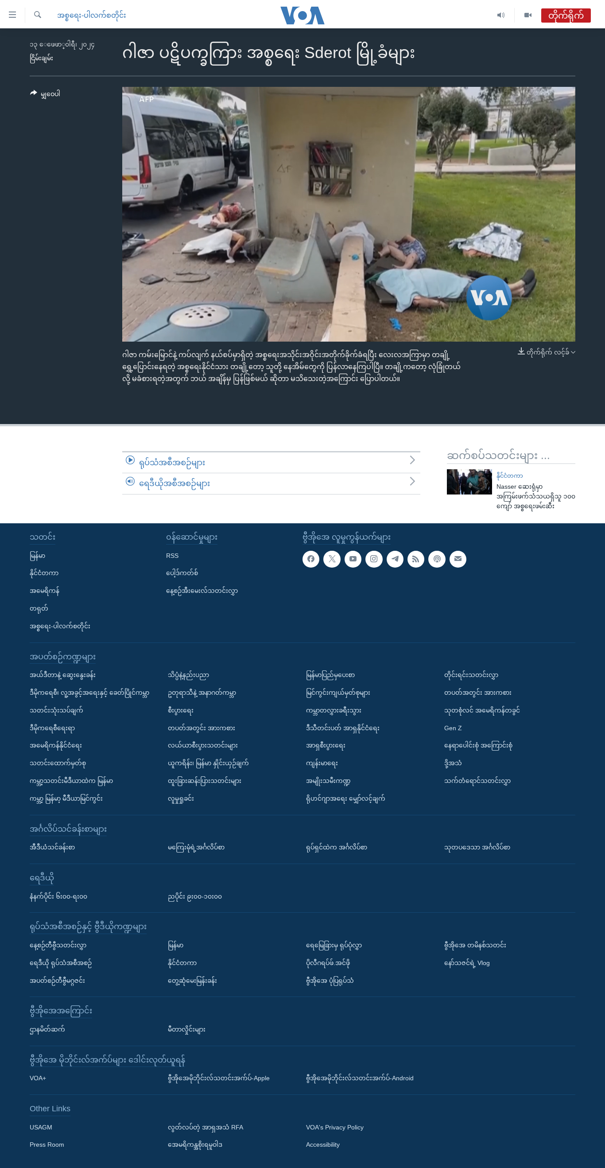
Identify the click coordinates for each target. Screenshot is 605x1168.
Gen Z (453, 727)
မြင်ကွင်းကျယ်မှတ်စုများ (338, 692)
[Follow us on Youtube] (353, 558)
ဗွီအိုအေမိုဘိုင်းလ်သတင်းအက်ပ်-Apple (219, 1078)
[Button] (45, 96)
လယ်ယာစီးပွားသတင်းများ (203, 745)
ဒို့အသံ (453, 763)
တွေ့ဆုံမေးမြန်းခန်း (192, 980)
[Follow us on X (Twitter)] (331, 558)
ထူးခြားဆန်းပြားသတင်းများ (204, 780)
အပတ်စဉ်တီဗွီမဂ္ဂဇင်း (57, 980)
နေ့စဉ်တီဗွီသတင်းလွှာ (58, 944)
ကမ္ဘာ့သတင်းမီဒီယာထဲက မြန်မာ (71, 780)
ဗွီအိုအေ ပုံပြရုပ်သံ (330, 980)
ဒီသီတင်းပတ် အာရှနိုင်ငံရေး (343, 727)
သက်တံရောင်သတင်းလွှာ (477, 780)
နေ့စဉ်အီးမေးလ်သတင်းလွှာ (202, 590)
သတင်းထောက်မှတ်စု (58, 763)
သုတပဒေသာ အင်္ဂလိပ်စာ (477, 847)
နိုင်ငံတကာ (509, 475)
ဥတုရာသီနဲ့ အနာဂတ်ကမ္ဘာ (202, 692)
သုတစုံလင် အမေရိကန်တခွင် (482, 709)
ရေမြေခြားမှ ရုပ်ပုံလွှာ (334, 944)
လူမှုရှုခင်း (181, 798)
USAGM (41, 1126)
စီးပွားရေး (181, 709)
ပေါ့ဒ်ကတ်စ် (182, 572)
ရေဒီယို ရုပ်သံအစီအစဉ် (61, 962)
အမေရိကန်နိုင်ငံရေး (56, 745)
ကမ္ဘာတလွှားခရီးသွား (333, 709)
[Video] (528, 15)
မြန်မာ (37, 555)
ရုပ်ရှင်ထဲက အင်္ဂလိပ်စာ (336, 847)
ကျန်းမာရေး (322, 763)
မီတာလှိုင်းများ (187, 1028)
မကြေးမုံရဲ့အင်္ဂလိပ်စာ (196, 847)
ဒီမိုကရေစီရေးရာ (52, 727)
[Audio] (501, 15)
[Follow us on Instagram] (373, 558)
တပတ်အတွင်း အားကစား (201, 727)
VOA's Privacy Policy (335, 1126)
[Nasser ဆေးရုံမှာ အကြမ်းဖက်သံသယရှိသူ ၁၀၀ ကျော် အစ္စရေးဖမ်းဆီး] (469, 481)
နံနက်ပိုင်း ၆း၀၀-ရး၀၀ (58, 895)
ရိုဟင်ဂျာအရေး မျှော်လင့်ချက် (345, 798)
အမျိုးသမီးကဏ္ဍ (328, 780)
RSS (172, 555)
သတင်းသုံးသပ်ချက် (56, 709)
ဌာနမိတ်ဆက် (47, 1028)
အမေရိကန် (44, 590)
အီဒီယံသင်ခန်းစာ (52, 847)
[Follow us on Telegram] (395, 558)
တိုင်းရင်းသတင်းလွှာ (471, 674)
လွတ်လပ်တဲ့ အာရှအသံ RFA (205, 1126)
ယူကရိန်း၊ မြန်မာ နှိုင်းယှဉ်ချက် (208, 763)
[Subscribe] (458, 558)
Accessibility (323, 1144)
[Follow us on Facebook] (310, 558)
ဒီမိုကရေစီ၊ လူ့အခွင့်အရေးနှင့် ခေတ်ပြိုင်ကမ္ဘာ (89, 692)
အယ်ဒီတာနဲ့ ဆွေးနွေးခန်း (63, 674)
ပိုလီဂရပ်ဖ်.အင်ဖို (328, 962)
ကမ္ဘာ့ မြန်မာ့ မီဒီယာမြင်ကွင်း (66, 798)
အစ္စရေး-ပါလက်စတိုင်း (91, 15)
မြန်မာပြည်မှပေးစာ (330, 674)
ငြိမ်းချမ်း (41, 58)
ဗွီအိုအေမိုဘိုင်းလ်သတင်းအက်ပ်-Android (360, 1078)
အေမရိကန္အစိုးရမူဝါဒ (195, 1144)
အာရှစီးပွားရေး (325, 745)
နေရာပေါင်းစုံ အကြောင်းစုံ (478, 745)
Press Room (47, 1144)
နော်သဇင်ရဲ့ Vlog (467, 962)
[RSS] (415, 558)
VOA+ (38, 1078)
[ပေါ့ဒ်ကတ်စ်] (436, 558)
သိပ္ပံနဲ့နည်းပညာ (188, 674)
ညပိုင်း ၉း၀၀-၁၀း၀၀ (195, 895)
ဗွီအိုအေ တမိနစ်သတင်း (475, 944)
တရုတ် (39, 608)
